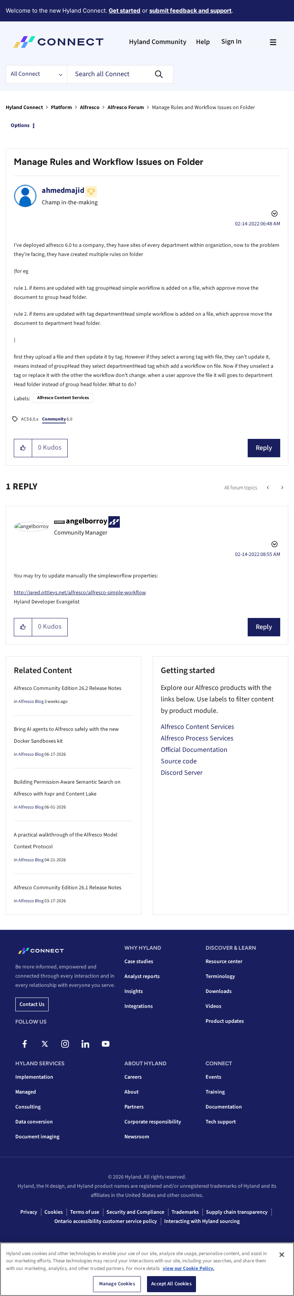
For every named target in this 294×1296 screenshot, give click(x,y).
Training (215, 1092)
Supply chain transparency (237, 1212)
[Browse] (273, 42)
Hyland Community (157, 42)
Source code (179, 761)
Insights (133, 991)
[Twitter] (45, 1044)
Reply (264, 448)
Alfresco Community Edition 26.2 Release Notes (67, 688)
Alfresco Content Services (63, 398)
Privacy (28, 1212)
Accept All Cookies (171, 1283)
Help (203, 42)
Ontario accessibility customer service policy (105, 1221)
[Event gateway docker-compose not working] (268, 488)
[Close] (281, 1254)
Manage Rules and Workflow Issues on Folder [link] (203, 107)
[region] (147, 1269)
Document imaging (37, 1137)
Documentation (224, 1107)
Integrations (138, 1006)
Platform (61, 107)
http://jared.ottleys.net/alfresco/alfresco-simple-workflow (80, 593)
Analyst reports (142, 976)
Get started (124, 10)
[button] (23, 448)
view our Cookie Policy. (188, 1268)
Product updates (225, 1021)
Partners (134, 1107)
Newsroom (136, 1137)
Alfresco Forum (126, 107)
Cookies (53, 1212)
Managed (25, 1092)
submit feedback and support (190, 10)
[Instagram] (65, 1044)
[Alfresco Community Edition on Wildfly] (281, 488)
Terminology (220, 976)
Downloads (219, 991)
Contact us (32, 1004)
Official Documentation (194, 750)
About (131, 1092)
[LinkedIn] (85, 1044)
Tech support (221, 1122)
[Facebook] (24, 1044)
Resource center (224, 961)
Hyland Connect (24, 107)
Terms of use (84, 1212)
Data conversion (34, 1122)
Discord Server (182, 773)
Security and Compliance (135, 1212)
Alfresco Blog (31, 701)
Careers (133, 1077)
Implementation (34, 1077)
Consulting (28, 1107)
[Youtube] (105, 1044)
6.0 (57, 419)
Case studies (138, 961)
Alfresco (90, 107)
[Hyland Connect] (58, 42)
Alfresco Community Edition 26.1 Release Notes (67, 888)
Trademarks (185, 1212)
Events (213, 1077)
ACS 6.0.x (29, 419)
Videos (213, 1006)
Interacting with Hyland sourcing (202, 1221)
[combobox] (120, 74)
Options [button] (20, 125)
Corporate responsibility (152, 1122)
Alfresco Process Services (197, 738)
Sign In (231, 41)
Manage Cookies (117, 1283)
